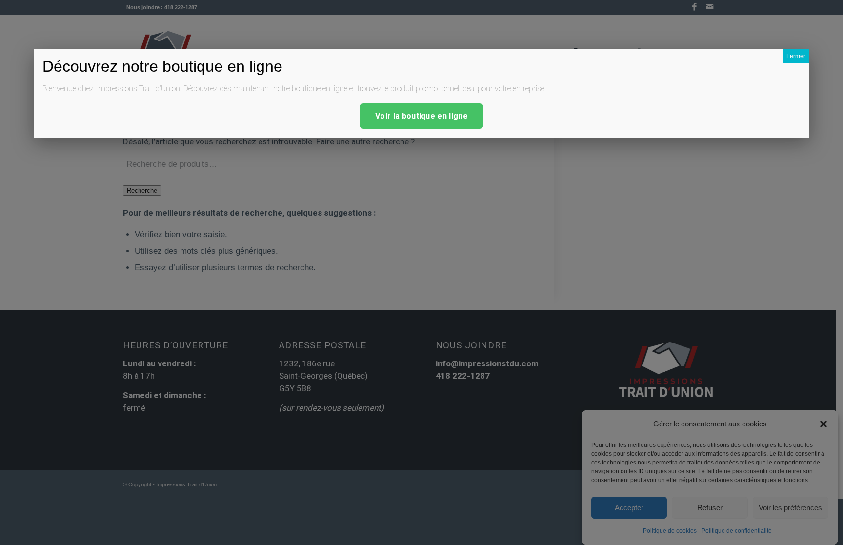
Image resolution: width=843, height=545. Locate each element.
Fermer (795, 56)
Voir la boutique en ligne (421, 116)
